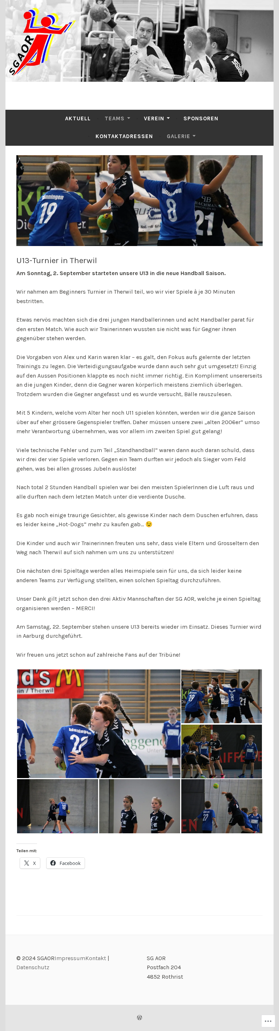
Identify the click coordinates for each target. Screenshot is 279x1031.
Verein (154, 118)
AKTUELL (78, 118)
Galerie (178, 136)
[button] (98, 724)
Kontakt (95, 958)
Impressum (69, 958)
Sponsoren (200, 118)
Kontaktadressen (124, 136)
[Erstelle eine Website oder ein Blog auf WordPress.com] (139, 1018)
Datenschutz (32, 967)
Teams (115, 118)
